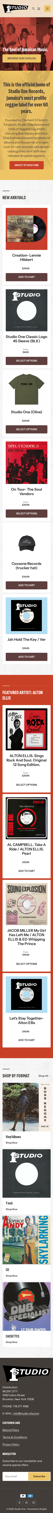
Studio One (19, 1509)
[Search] (33, 8)
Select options (26, 360)
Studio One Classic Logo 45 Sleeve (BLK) (26, 338)
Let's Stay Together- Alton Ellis (27, 1020)
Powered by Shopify (37, 1509)
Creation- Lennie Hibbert (26, 257)
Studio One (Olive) (26, 412)
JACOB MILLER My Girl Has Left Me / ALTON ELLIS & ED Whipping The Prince (26, 937)
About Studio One (26, 165)
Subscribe (39, 1476)
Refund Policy (11, 1430)
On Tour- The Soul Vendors (26, 491)
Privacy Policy (11, 1444)
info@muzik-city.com (26, 1413)
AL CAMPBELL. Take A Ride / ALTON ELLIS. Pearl (26, 849)
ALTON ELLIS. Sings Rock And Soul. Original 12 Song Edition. (26, 760)
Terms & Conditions (15, 1437)
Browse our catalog (22, 58)
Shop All (43, 1075)
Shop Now (11, 1142)
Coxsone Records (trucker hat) (26, 565)
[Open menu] (47, 8)
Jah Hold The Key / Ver (27, 639)
